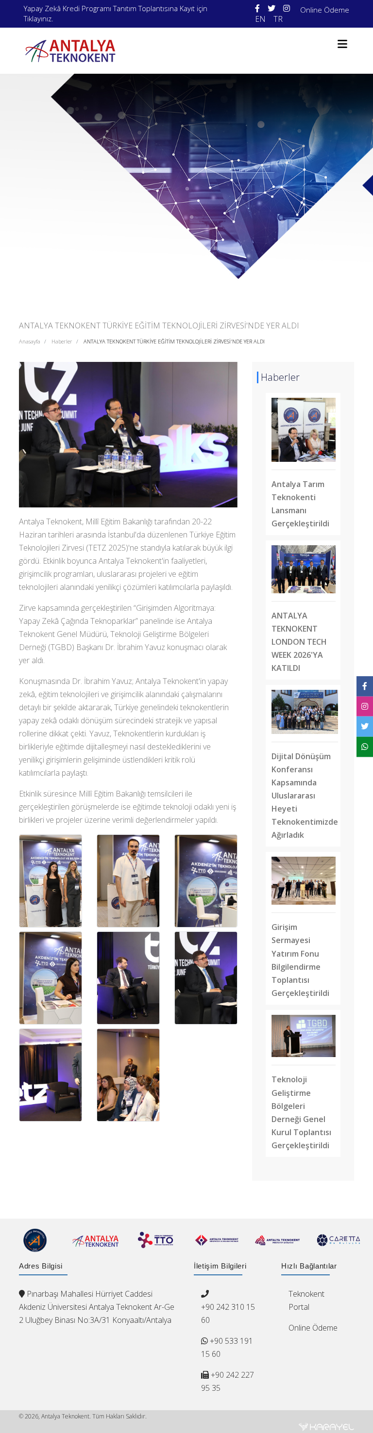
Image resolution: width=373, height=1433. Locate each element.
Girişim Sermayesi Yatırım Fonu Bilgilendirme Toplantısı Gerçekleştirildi (300, 960)
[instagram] (286, 8)
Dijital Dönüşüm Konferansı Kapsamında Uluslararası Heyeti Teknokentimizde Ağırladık (304, 795)
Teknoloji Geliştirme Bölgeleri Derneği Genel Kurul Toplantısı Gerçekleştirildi (301, 1112)
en (260, 19)
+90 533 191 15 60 (227, 1347)
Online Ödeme (324, 10)
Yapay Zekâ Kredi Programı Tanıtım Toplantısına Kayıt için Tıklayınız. (115, 13)
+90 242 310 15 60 (228, 1313)
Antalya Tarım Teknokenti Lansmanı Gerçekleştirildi (300, 504)
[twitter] (271, 8)
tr (278, 19)
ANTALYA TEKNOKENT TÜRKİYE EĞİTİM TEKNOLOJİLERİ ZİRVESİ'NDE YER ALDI (174, 341)
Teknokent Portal (306, 1300)
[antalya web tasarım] (326, 1427)
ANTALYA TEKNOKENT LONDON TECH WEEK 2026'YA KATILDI (299, 641)
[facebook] (257, 8)
